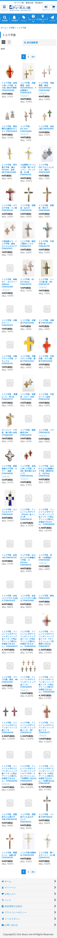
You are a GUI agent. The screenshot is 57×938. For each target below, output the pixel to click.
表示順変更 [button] (32, 42)
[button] (4, 7)
